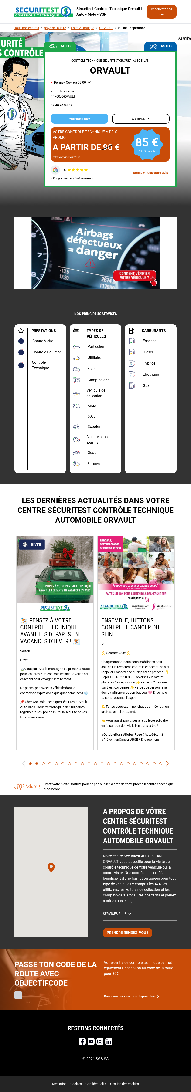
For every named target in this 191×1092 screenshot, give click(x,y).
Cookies (76, 1084)
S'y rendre (140, 119)
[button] (71, 82)
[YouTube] (91, 1041)
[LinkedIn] (108, 1041)
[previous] (23, 764)
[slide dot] (30, 763)
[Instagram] (99, 1041)
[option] (55, 643)
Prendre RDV (79, 119)
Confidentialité (95, 1084)
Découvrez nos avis (161, 11)
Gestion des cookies (124, 1084)
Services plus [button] (114, 914)
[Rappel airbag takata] (95, 253)
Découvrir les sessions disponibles (129, 996)
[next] (167, 764)
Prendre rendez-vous (128, 932)
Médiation (59, 1084)
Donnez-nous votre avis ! (151, 173)
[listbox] (95, 643)
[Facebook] (82, 1041)
